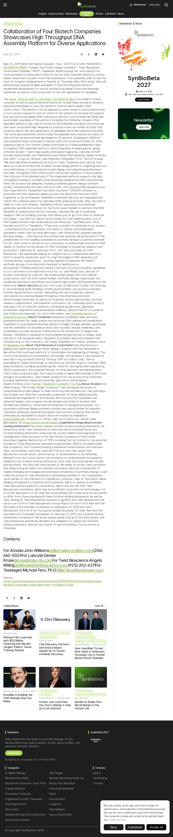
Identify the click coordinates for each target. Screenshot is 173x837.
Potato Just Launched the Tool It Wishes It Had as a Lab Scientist (55, 705)
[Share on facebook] (89, 54)
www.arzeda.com (14, 419)
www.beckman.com (15, 317)
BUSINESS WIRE (15, 67)
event (12, 99)
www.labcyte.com (82, 313)
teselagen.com (16, 345)
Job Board (110, 13)
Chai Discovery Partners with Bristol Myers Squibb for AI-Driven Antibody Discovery (54, 649)
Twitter (36, 384)
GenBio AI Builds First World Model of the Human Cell (88, 705)
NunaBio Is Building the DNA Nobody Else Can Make (18, 698)
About (120, 13)
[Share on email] (103, 54)
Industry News (56, 13)
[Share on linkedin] (96, 54)
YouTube (76, 384)
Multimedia (71, 13)
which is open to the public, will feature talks (46, 99)
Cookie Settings (117, 819)
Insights (42, 13)
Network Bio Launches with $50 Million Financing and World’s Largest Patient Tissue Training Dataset (18, 644)
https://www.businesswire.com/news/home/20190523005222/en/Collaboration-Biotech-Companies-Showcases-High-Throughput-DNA (52, 582)
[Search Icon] (166, 5)
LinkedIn (63, 384)
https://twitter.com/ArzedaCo (40, 422)
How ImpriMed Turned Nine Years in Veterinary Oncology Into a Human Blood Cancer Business (90, 653)
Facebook (49, 384)
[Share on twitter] (81, 54)
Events (99, 13)
